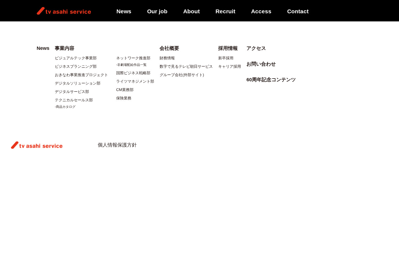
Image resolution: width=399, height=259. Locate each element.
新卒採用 (225, 58)
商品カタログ (65, 106)
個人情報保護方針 (117, 145)
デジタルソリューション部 (77, 83)
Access (261, 11)
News (123, 11)
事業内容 (64, 48)
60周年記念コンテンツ (271, 79)
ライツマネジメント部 (135, 81)
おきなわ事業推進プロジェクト (81, 75)
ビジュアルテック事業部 (76, 58)
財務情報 (167, 58)
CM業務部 (125, 90)
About (191, 11)
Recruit (225, 11)
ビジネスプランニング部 (76, 66)
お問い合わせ (261, 63)
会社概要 (169, 48)
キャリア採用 (229, 66)
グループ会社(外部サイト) (182, 75)
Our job (157, 11)
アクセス (256, 48)
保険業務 (123, 98)
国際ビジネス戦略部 (133, 73)
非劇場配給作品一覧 (132, 64)
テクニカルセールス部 (74, 100)
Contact (298, 11)
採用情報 (228, 48)
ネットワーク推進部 (133, 58)
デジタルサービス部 (72, 91)
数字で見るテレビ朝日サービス (186, 66)
